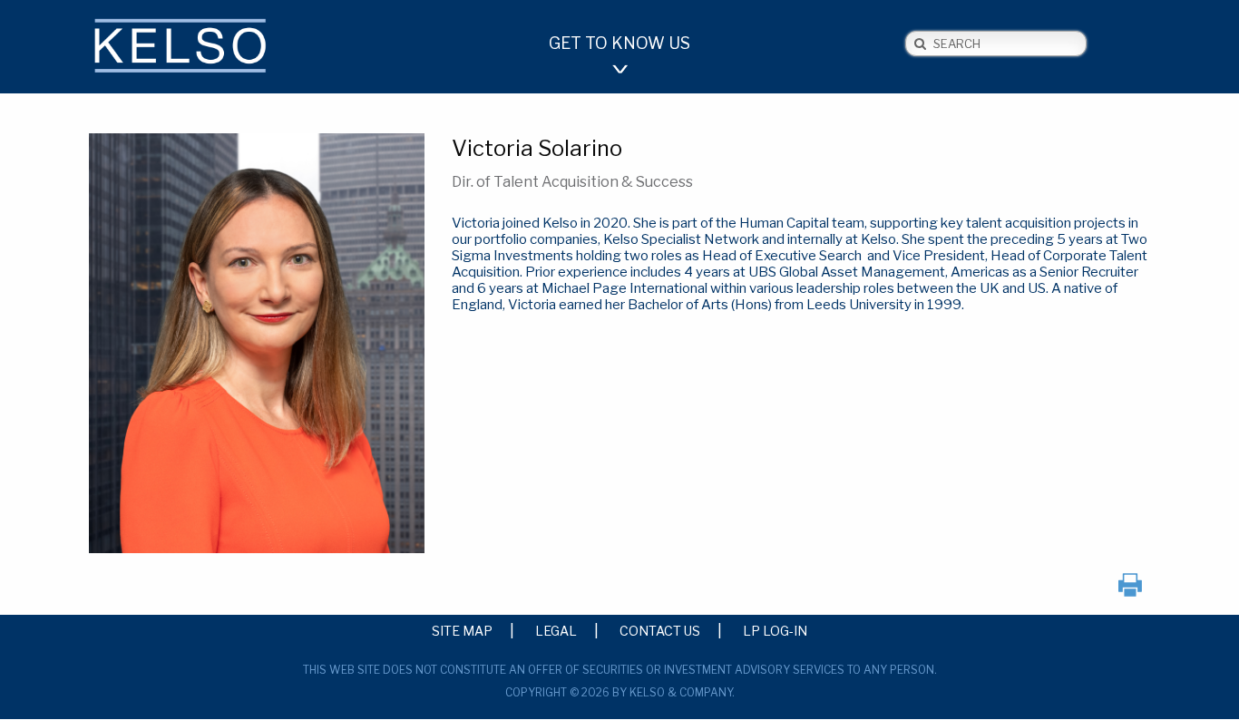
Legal (556, 630)
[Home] (211, 49)
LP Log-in (775, 630)
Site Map (462, 630)
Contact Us (660, 630)
